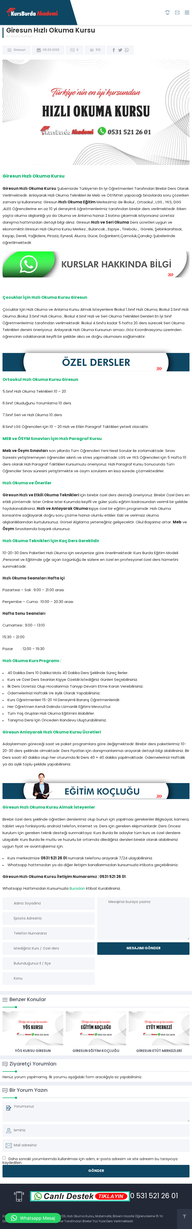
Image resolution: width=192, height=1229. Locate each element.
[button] (33, 1218)
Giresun (27, 36)
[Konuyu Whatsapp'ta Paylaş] (127, 50)
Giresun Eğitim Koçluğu (95, 1051)
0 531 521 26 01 (154, 1196)
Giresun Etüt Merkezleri (159, 1051)
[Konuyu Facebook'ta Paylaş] (114, 50)
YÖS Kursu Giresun (33, 1051)
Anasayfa (13, 36)
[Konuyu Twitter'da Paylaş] (120, 50)
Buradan (77, 889)
